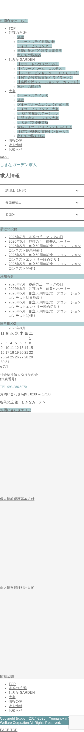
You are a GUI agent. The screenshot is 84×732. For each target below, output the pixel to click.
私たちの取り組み (31, 136)
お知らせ (15, 149)
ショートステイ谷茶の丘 (36, 41)
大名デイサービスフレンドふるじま (44, 127)
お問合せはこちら (14, 21)
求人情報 (15, 145)
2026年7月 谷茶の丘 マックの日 (36, 237)
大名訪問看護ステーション (38, 113)
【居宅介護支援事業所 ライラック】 (45, 77)
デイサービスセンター (34, 46)
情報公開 (15, 140)
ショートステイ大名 (32, 95)
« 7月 (4, 366)
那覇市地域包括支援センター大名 (43, 131)
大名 (12, 91)
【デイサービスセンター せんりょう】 (48, 73)
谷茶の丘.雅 (18, 32)
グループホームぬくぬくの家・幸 (43, 104)
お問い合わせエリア (15, 410)
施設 (20, 37)
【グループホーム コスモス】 (41, 68)
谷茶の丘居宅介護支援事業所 (39, 50)
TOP (12, 28)
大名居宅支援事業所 (32, 122)
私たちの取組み (29, 55)
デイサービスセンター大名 (38, 109)
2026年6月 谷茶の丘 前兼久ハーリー (39, 241)
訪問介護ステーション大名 (38, 118)
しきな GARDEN (22, 59)
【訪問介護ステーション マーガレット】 (48, 82)
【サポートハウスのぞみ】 (38, 64)
